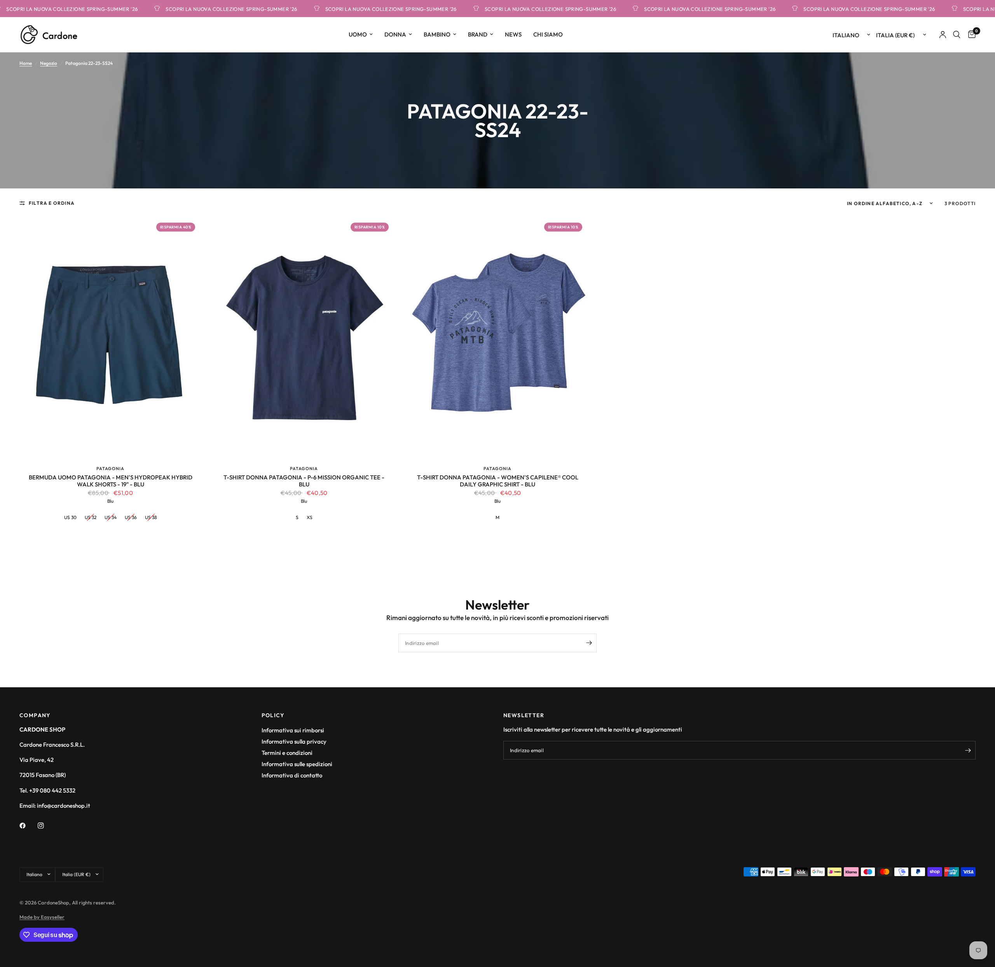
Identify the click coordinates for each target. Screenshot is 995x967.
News (513, 34)
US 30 (70, 517)
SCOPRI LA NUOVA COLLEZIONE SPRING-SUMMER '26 (210, 9)
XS (309, 517)
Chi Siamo (548, 34)
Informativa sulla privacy (294, 741)
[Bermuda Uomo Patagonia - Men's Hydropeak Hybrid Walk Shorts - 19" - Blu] (110, 337)
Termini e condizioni (287, 752)
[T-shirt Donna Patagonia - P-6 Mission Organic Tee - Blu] (304, 337)
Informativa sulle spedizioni (297, 764)
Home (25, 63)
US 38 (151, 517)
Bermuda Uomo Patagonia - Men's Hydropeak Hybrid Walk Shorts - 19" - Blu (110, 481)
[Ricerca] (956, 34)
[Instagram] (46, 825)
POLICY (273, 715)
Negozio (48, 63)
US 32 (90, 517)
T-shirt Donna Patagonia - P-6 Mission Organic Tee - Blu (303, 481)
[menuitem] (361, 34)
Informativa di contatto (292, 775)
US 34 (111, 517)
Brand (477, 34)
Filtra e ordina (52, 203)
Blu (110, 501)
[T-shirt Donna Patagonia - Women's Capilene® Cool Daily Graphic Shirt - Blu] (497, 337)
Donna (395, 34)
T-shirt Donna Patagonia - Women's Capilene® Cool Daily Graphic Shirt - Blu (497, 481)
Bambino (437, 34)
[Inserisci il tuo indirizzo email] (589, 643)
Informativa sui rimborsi (293, 730)
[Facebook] (28, 825)
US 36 (131, 517)
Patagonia (110, 468)
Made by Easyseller (42, 917)
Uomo (358, 34)
